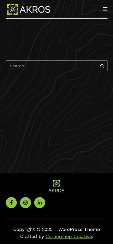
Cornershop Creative (68, 236)
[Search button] (102, 65)
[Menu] (105, 9)
